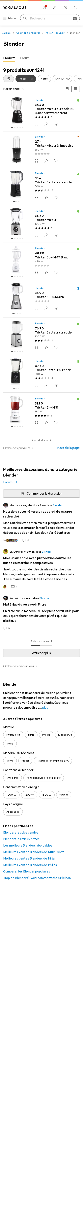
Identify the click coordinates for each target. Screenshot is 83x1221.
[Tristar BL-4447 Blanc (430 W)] (41, 261)
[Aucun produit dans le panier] (76, 7)
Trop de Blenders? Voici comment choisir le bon (37, 878)
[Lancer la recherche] (25, 18)
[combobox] (8, 78)
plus (45, 708)
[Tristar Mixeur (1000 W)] (41, 223)
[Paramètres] (44, 7)
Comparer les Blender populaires (26, 871)
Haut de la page (68, 448)
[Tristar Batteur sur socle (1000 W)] (41, 336)
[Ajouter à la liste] (46, 124)
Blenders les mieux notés (21, 839)
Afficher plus (41, 653)
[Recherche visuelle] (75, 18)
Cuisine (6, 32)
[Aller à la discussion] (41, 522)
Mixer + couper (55, 32)
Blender (40, 100)
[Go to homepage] (14, 7)
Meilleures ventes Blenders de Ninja (29, 858)
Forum (7, 482)
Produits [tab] (9, 58)
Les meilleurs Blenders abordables (27, 845)
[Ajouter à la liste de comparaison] (36, 124)
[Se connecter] (55, 8)
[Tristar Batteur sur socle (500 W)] (41, 186)
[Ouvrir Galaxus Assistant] (65, 7)
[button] (78, 100)
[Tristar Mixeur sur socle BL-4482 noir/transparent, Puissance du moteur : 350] (41, 112)
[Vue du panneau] (67, 89)
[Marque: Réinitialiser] (32, 78)
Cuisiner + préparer (28, 32)
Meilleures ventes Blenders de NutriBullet (33, 852)
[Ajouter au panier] (56, 124)
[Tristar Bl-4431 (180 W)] (41, 411)
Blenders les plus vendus (20, 832)
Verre (44, 78)
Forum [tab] (24, 58)
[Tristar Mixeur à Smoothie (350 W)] (41, 149)
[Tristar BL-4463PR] (41, 298)
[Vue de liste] (75, 89)
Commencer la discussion (44, 494)
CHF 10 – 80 (62, 78)
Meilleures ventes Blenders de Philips (30, 865)
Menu (12, 18)
